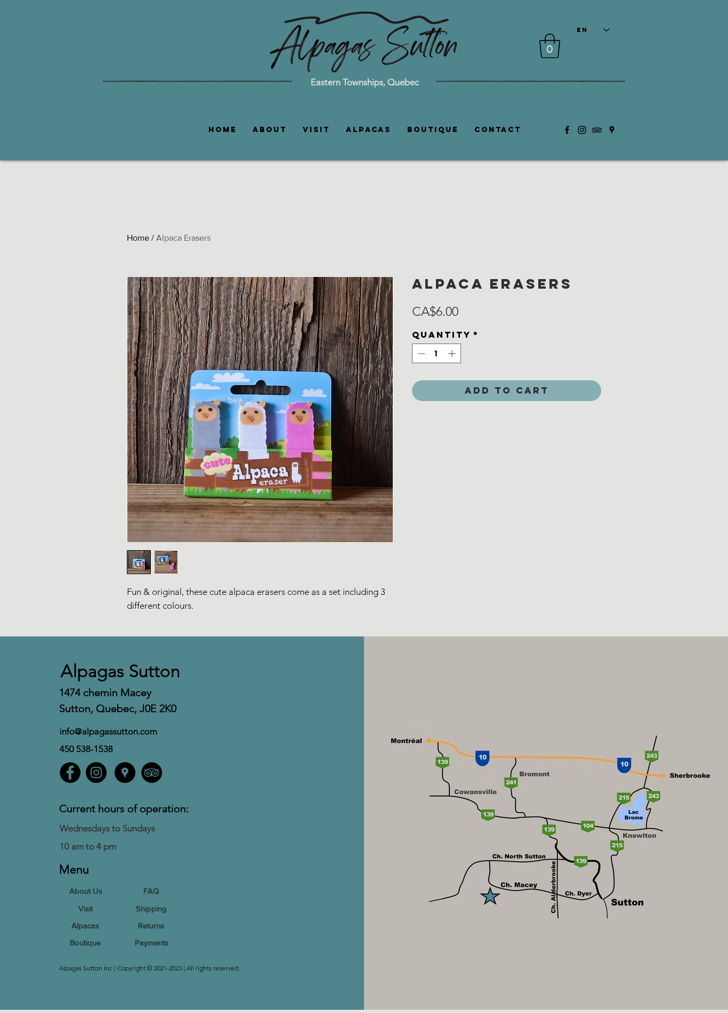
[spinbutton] (436, 353)
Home (138, 237)
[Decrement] (420, 353)
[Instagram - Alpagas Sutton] (96, 772)
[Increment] (452, 353)
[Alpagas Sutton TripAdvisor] (597, 130)
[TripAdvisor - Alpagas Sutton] (151, 772)
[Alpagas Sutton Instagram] (582, 130)
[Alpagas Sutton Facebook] (567, 130)
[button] (549, 46)
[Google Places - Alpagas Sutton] (125, 772)
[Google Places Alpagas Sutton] (611, 130)
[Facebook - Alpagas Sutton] (70, 772)
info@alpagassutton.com (108, 731)
